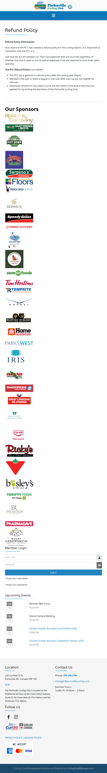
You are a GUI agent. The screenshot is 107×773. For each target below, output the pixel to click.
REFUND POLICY (32, 737)
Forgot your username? (17, 578)
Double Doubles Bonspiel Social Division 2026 (53, 628)
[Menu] (53, 15)
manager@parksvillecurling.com (72, 681)
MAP (7, 684)
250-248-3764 (70, 675)
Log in (53, 572)
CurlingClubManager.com (80, 768)
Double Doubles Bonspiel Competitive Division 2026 (56, 640)
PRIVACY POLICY (13, 737)
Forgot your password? (16, 584)
